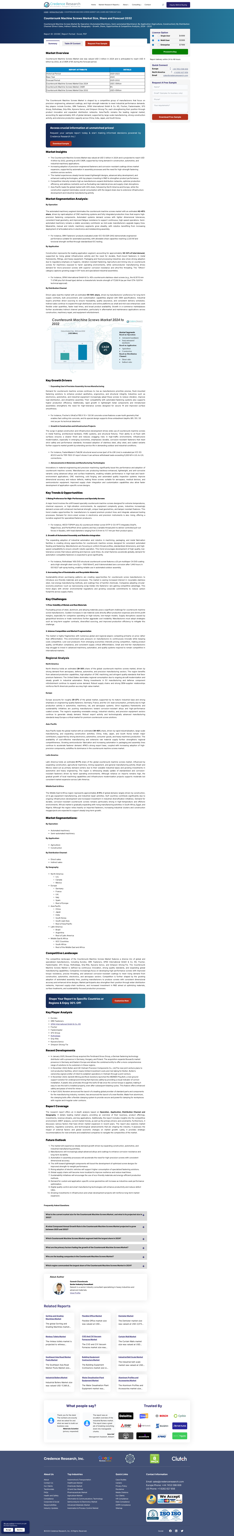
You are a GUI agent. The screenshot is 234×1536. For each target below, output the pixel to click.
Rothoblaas (55, 1036)
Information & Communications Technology (85, 1499)
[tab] (53, 43)
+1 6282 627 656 (181, 72)
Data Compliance (123, 1502)
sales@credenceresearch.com (175, 75)
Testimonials (49, 1489)
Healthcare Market (75, 1483)
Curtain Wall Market (127, 1336)
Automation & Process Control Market (82, 1508)
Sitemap (119, 1508)
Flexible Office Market (92, 1316)
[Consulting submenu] (141, 4)
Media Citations (122, 1492)
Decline (20, 1530)
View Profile (75, 1293)
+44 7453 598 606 (180, 69)
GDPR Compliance (123, 1505)
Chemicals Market (74, 1486)
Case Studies (121, 1480)
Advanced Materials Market (78, 1505)
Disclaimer (120, 1489)
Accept (8, 1530)
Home (46, 12)
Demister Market (125, 1316)
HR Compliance (122, 1499)
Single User (165, 36)
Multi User (165, 40)
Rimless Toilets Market (56, 1336)
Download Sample (61, 143)
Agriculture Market (74, 1495)
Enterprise (165, 45)
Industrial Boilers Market (56, 1377)
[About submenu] (128, 4)
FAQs (46, 1492)
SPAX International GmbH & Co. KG (66, 1024)
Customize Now (122, 1001)
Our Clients (48, 1486)
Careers (119, 1483)
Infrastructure (56, 12)
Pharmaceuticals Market (77, 1492)
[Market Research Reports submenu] (119, 4)
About (46, 1480)
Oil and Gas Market (75, 1489)
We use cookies (9, 1523)
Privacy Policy (121, 1486)
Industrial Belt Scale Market (130, 1357)
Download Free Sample (170, 117)
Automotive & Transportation (79, 1480)
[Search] (164, 5)
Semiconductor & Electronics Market (82, 1502)
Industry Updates (51, 1508)
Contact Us (48, 1483)
